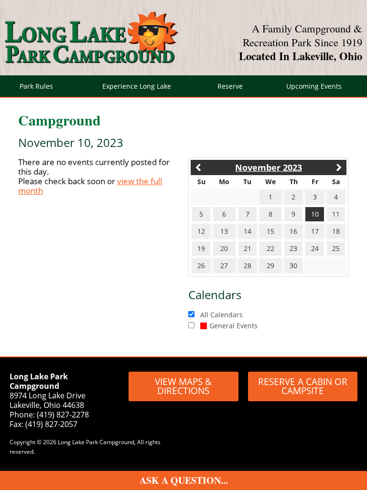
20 (224, 248)
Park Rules (36, 86)
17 (315, 231)
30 (293, 265)
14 (247, 231)
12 (201, 231)
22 (270, 248)
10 (315, 214)
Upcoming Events (314, 86)
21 (247, 248)
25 (336, 248)
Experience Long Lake (136, 86)
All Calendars (221, 314)
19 (201, 248)
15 (270, 231)
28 (247, 265)
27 (224, 265)
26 (201, 265)
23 (293, 248)
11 (336, 214)
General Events (233, 325)
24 (315, 248)
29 (270, 265)
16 (293, 231)
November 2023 (268, 167)
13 (224, 231)
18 (336, 231)
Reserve (230, 86)
